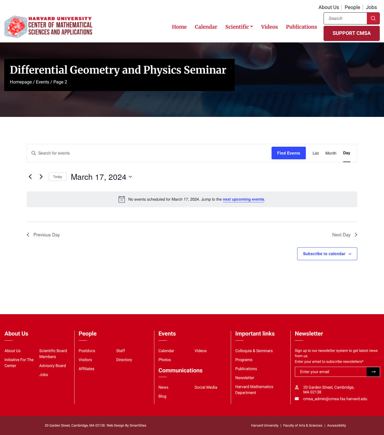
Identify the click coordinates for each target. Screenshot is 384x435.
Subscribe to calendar (324, 253)
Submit (373, 372)
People (352, 7)
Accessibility (336, 425)
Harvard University (264, 425)
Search (373, 18)
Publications (301, 27)
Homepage (21, 82)
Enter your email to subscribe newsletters (329, 362)
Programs (243, 360)
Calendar (206, 27)
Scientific (237, 27)
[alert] (192, 199)
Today (57, 176)
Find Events (288, 153)
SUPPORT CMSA (352, 33)
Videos (269, 27)
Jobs (371, 7)
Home (179, 27)
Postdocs (87, 351)
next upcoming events (243, 199)
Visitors (85, 360)
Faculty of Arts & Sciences (302, 425)
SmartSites (138, 425)
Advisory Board (52, 366)
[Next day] (41, 176)
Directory (124, 360)
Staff (120, 351)
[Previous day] (30, 176)
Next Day (341, 234)
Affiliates (86, 369)
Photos (165, 360)
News (163, 387)
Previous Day (46, 234)
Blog (162, 396)
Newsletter (244, 378)
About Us (329, 7)
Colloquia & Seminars (254, 351)
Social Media (206, 387)
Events (42, 82)
